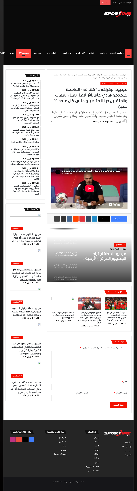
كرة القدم (103, 53)
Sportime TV (113, 75)
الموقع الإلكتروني (82, 393)
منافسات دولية (93, 471)
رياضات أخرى (52, 53)
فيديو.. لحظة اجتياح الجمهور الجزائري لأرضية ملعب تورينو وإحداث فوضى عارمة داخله (105, 256)
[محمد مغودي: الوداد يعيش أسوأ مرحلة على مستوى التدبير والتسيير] (62, 303)
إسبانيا (96, 437)
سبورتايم (119, 121)
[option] (89, 255)
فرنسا (97, 446)
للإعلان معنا (127, 446)
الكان (97, 462)
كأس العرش (80, 53)
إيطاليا (96, 454)
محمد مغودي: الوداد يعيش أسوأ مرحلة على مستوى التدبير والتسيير (63, 315)
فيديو (12, 53)
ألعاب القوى (67, 53)
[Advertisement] (44, 27)
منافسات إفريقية (92, 467)
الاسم (124, 381)
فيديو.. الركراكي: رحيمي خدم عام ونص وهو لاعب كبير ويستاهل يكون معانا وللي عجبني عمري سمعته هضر (89, 318)
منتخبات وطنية (107, 83)
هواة (64, 446)
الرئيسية (122, 75)
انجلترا (96, 442)
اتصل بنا (128, 455)
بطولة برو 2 (61, 442)
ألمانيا (96, 450)
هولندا (96, 458)
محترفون (37, 53)
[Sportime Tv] (118, 14)
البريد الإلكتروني (120, 393)
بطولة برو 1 (61, 437)
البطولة (91, 53)
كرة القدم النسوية (117, 53)
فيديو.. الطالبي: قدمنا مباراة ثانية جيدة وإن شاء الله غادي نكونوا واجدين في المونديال (26, 237)
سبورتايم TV (24, 53)
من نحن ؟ (128, 451)
